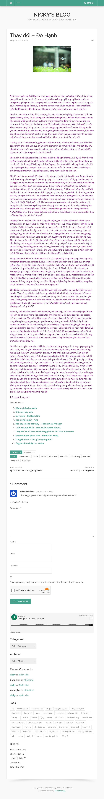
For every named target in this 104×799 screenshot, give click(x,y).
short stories (40, 727)
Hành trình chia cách (26, 408)
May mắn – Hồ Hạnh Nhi (27, 415)
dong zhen (28, 713)
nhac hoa (53, 456)
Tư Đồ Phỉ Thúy (17, 766)
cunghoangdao (78, 708)
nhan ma (27, 727)
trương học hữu (68, 731)
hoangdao (60, 713)
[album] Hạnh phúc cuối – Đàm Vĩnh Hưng (36, 435)
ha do (38, 713)
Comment (15, 508)
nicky (12, 40)
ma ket (48, 722)
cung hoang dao (61, 708)
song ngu (52, 727)
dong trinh (16, 713)
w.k (13, 736)
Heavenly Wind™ (18, 758)
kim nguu (15, 718)
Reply (51, 491)
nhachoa (86, 456)
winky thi (30, 736)
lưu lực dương (73, 718)
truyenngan (26, 460)
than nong (63, 727)
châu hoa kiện (37, 708)
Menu (17, 3)
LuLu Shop (15, 762)
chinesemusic (24, 456)
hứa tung (85, 713)
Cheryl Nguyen (17, 753)
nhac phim (64, 456)
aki (13, 708)
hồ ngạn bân (73, 713)
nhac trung (75, 456)
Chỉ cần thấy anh (24, 412)
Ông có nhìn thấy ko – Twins (29, 443)
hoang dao (48, 713)
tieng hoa (15, 460)
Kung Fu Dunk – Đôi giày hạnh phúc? (33, 439)
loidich (43, 456)
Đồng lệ (65, 736)
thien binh (75, 727)
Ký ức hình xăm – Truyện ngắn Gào (26, 470)
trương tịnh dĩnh (85, 731)
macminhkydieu (18, 722)
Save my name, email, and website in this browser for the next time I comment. (47, 582)
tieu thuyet (27, 731)
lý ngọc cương (46, 718)
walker (20, 736)
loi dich (35, 456)
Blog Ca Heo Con (18, 749)
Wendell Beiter (27, 491)
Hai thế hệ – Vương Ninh (82, 470)
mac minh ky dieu (35, 722)
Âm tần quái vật (52, 736)
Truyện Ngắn (29, 452)
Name (13, 541)
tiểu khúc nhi (40, 731)
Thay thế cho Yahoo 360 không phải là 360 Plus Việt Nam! (44, 431)
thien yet (86, 727)
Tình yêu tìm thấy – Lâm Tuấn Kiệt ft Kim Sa (38, 427)
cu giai (48, 708)
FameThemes (60, 791)
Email (12, 553)
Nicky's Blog (52, 14)
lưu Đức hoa (87, 718)
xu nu (39, 736)
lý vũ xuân (59, 718)
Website (13, 565)
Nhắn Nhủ (24, 674)
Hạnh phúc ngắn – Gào (26, 419)
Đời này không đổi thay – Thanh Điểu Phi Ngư (38, 423)
